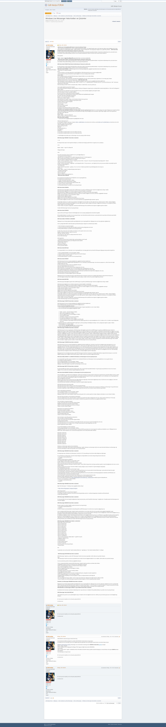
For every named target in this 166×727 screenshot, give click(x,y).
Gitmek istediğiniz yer (100, 703)
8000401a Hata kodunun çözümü (64, 644)
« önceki (114, 21)
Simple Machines (53, 724)
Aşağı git (47, 41)
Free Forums (50, 725)
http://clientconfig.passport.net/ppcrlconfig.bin (67, 488)
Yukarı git (47, 698)
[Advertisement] (54, 30)
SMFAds (45, 725)
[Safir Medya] (46, 65)
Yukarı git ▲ (120, 724)
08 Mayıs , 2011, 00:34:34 (61, 636)
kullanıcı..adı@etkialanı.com (80, 122)
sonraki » (118, 21)
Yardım (109, 724)
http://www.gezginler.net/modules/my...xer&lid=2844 (82, 477)
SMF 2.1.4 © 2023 (47, 724)
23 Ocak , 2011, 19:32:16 (62, 45)
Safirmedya (50, 45)
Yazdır (119, 41)
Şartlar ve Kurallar (114, 724)
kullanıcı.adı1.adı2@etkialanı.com (104, 122)
